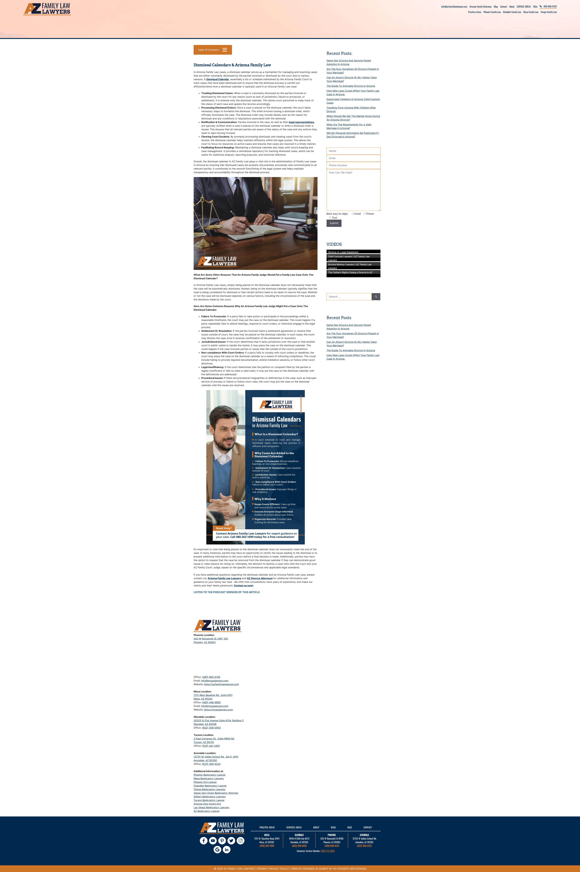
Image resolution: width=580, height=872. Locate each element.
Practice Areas (474, 12)
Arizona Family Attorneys (481, 6)
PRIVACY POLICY (279, 868)
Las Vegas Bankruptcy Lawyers (211, 807)
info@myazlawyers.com (214, 680)
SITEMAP (262, 868)
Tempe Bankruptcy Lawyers (209, 789)
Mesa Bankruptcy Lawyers (209, 778)
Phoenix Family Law (492, 12)
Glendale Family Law (512, 12)
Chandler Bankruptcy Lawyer (210, 785)
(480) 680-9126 (211, 676)
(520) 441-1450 (211, 745)
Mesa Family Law (530, 12)
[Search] (376, 296)
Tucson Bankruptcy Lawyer (209, 800)
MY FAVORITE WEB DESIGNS (349, 868)
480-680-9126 (550, 6)
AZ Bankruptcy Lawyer (207, 811)
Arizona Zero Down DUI (207, 803)
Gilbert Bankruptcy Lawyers (210, 796)
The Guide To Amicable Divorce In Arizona (351, 85)
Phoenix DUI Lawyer (205, 782)
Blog (496, 6)
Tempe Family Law (549, 12)
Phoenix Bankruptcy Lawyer (210, 774)
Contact (503, 6)
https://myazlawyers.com (218, 709)
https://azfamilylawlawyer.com (221, 684)
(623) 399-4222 (211, 763)
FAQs (535, 6)
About (511, 6)
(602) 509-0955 (211, 727)
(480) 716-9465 (328, 851)
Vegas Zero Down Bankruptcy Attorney (216, 792)
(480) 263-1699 (267, 846)
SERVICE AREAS (524, 6)
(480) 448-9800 (211, 702)
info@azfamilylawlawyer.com (454, 6)
